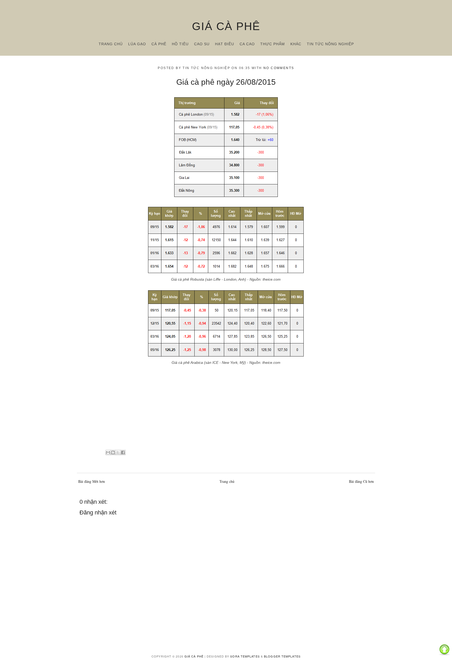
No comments (278, 68)
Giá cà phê (226, 26)
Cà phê (158, 44)
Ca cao (247, 44)
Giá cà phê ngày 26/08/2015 (226, 82)
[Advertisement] (226, 409)
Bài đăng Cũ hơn (361, 481)
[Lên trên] (444, 650)
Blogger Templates (282, 656)
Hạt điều (224, 44)
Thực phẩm (272, 44)
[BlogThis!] (113, 452)
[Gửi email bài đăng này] (108, 452)
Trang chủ (111, 44)
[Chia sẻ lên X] (118, 452)
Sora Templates (244, 656)
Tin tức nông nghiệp (330, 44)
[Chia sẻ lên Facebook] (123, 452)
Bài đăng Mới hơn (91, 481)
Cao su (202, 44)
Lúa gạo (137, 44)
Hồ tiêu (180, 44)
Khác (295, 44)
